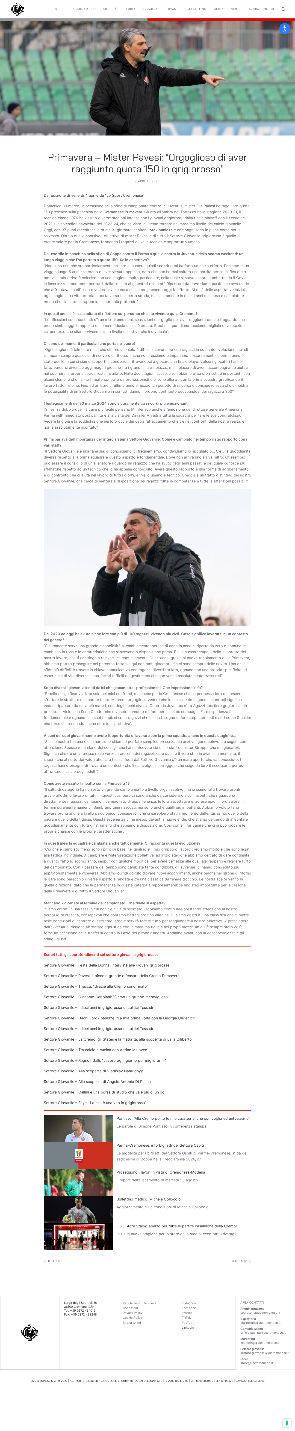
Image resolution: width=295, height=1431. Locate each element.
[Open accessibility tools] (284, 28)
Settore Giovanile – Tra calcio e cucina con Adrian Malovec (95, 1049)
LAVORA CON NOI (260, 9)
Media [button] (218, 9)
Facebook (189, 1308)
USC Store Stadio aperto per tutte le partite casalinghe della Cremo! (177, 1226)
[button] (283, 9)
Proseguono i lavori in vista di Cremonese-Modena (161, 1172)
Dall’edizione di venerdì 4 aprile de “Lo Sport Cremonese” (94, 195)
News (235, 9)
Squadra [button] (150, 9)
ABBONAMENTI (84, 9)
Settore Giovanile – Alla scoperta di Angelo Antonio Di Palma (97, 1081)
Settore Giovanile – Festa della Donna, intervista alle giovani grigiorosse (106, 965)
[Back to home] (17, 9)
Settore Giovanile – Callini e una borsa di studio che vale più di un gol (104, 1092)
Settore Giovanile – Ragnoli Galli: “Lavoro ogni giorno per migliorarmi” (105, 1060)
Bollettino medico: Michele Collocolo (149, 1199)
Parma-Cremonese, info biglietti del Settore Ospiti (160, 1145)
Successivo (240, 1261)
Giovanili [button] (173, 9)
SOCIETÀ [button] (110, 9)
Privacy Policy (132, 1313)
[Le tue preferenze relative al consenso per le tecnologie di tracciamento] (287, 1423)
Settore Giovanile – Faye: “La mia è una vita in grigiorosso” (95, 1102)
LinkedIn (188, 1327)
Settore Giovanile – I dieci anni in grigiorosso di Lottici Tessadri (99, 1007)
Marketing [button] (197, 9)
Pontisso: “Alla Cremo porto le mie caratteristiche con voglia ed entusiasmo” (183, 1118)
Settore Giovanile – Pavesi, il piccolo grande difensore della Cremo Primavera (112, 975)
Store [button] (60, 9)
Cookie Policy (132, 1317)
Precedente (54, 1261)
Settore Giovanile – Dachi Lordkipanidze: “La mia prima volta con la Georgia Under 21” (119, 1018)
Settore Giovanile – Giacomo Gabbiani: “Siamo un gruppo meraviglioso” (106, 997)
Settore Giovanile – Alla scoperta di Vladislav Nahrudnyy (93, 1071)
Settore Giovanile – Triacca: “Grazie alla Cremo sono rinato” (96, 986)
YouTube (188, 1322)
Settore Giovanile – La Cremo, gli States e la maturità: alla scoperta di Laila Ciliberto (118, 1039)
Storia (130, 9)
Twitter (187, 1313)
